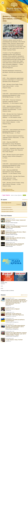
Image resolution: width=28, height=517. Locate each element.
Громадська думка (9, 322)
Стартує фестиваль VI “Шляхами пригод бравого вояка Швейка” (15, 238)
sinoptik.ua (7, 290)
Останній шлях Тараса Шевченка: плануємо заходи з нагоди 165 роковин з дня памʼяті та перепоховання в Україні (16, 334)
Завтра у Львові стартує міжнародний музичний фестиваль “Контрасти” (15, 244)
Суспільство (13, 316)
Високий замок (9, 189)
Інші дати (24, 199)
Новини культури (10, 190)
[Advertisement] (14, 423)
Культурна (8, 222)
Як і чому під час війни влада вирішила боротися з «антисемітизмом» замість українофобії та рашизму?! (15, 326)
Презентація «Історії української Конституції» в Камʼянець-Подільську (15, 314)
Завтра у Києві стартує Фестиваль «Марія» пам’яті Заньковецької (16, 232)
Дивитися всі (23, 294)
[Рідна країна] (14, 6)
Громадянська (8, 305)
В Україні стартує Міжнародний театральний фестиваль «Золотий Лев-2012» (16, 226)
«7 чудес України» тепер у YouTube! (14, 339)
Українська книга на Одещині (13, 308)
